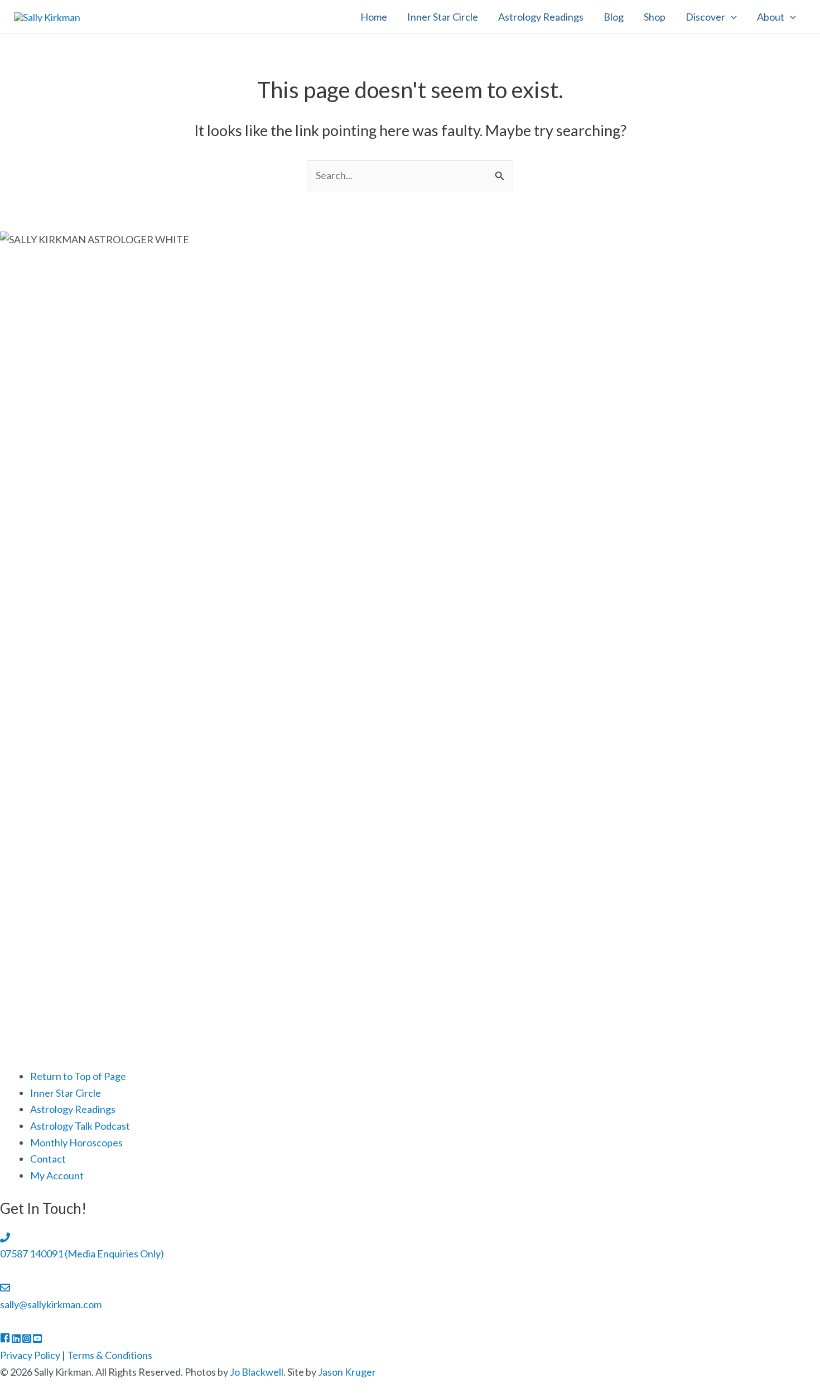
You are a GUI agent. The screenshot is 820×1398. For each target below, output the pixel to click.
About (770, 17)
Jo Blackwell (256, 1372)
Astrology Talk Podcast (80, 1126)
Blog (614, 17)
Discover (705, 17)
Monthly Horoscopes (76, 1142)
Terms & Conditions (109, 1355)
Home (373, 17)
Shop (654, 17)
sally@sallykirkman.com (51, 1304)
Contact (48, 1159)
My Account (57, 1175)
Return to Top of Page (78, 1076)
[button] (731, 16)
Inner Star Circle (442, 17)
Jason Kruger (347, 1372)
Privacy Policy (30, 1355)
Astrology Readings (540, 17)
